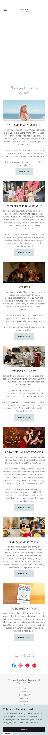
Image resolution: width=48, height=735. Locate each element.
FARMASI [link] (24, 692)
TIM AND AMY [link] (24, 695)
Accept (24, 729)
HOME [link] (24, 688)
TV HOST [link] (24, 702)
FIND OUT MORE (24, 252)
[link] (24, 9)
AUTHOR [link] (24, 698)
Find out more (24, 336)
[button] (6, 9)
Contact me (24, 171)
